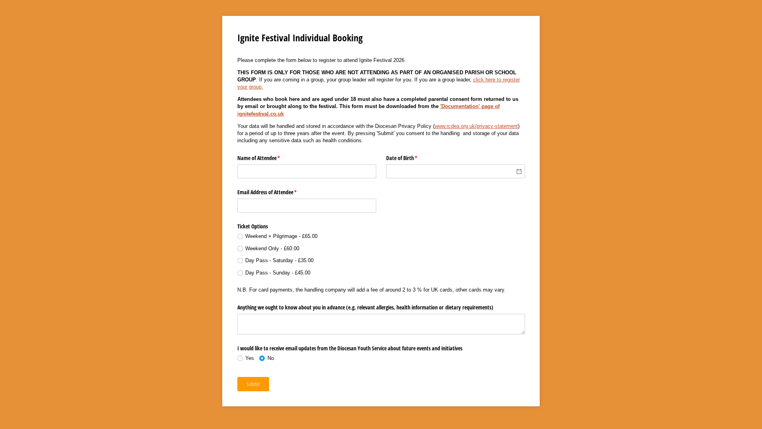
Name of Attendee (268, 158)
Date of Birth (411, 158)
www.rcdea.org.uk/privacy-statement (476, 126)
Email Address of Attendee (276, 192)
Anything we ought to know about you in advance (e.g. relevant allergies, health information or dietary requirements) (365, 307)
